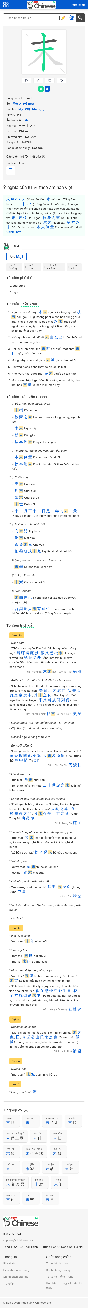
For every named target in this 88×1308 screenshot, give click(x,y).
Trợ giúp (8, 1283)
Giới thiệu (9, 1263)
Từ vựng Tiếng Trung (59, 1276)
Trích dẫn (74, 267)
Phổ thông (13, 267)
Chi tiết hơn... (15, 232)
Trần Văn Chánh (52, 267)
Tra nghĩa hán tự (57, 1263)
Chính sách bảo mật (16, 1276)
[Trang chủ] (41, 5)
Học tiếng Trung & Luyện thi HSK (64, 1285)
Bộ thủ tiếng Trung (58, 1270)
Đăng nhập (78, 4)
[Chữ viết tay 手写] (63, 18)
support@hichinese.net (18, 1240)
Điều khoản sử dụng (16, 1270)
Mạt (16, 246)
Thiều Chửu (31, 267)
